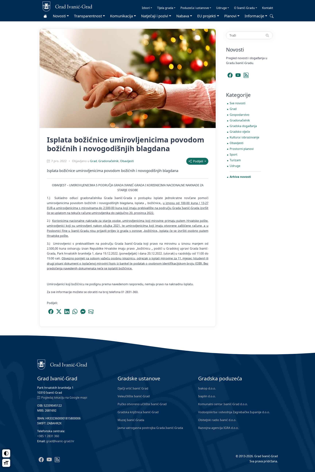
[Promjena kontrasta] (6, 453)
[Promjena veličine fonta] (6, 463)
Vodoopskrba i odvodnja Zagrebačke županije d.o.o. (234, 412)
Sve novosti (237, 103)
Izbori (146, 8)
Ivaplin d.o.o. (207, 396)
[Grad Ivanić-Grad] (67, 6)
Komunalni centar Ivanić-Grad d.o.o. (223, 404)
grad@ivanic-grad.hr (60, 441)
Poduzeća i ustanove (194, 8)
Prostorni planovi (242, 149)
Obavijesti (127, 161)
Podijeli (198, 161)
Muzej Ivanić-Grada (131, 420)
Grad (93, 161)
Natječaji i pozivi (154, 16)
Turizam (235, 160)
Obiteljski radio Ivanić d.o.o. (217, 420)
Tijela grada (165, 8)
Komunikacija (121, 16)
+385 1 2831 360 (48, 436)
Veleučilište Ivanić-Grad (134, 396)
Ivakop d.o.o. (207, 388)
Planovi (230, 16)
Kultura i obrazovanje (244, 137)
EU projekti (206, 16)
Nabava (182, 16)
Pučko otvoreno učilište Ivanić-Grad (142, 404)
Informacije (254, 16)
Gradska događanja (243, 126)
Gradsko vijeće (240, 132)
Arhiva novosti (240, 177)
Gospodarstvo (239, 115)
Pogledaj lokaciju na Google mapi (64, 397)
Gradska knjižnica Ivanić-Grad (138, 412)
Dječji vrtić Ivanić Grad (133, 388)
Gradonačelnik (108, 161)
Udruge (221, 8)
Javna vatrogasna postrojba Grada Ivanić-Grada (150, 428)
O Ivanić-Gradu (244, 8)
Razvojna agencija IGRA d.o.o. (218, 428)
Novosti (59, 16)
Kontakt (267, 8)
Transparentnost (88, 16)
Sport (233, 154)
